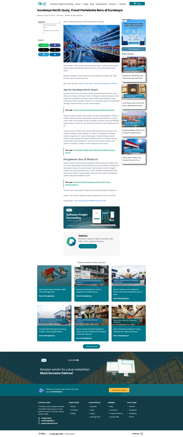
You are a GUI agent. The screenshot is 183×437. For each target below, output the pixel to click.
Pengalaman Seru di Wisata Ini (51, 32)
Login (138, 3)
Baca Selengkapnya (47, 296)
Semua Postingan (87, 246)
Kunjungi (135, 434)
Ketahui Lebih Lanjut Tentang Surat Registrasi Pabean (98, 83)
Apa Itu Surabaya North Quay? (50, 26)
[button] (59, 22)
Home (65, 21)
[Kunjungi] (141, 433)
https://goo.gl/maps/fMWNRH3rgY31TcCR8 (90, 201)
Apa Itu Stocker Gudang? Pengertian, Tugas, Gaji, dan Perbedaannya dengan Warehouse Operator (91, 331)
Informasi (60, 15)
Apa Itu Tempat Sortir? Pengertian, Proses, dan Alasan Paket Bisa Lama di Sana (127, 291)
